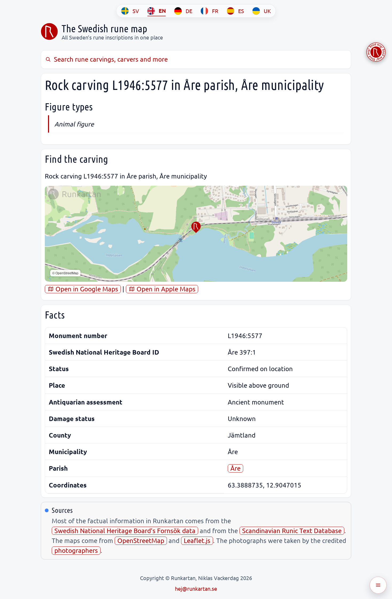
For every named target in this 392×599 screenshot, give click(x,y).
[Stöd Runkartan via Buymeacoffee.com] (376, 52)
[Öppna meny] (378, 585)
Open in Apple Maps (165, 289)
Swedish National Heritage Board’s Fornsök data (124, 530)
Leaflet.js (197, 540)
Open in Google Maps (86, 289)
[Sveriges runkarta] (49, 31)
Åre (235, 468)
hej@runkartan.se (196, 588)
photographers (76, 550)
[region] (196, 234)
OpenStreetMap (140, 540)
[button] (196, 227)
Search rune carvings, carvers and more (111, 59)
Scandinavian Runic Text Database (292, 530)
